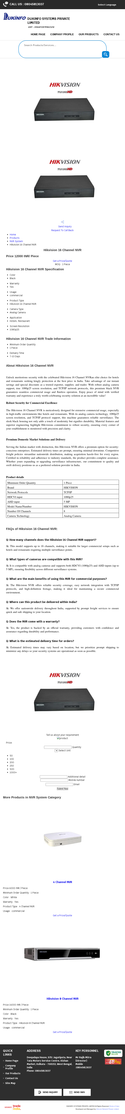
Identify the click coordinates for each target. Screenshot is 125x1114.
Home (13, 234)
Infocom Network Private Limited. (107, 1109)
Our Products (89, 34)
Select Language (107, 4)
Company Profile (62, 34)
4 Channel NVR (62, 882)
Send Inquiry (64, 226)
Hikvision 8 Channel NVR (63, 998)
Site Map (10, 1083)
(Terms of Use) (114, 1106)
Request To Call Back (62, 230)
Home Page (38, 34)
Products (15, 237)
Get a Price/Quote (62, 260)
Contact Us (112, 34)
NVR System (16, 241)
